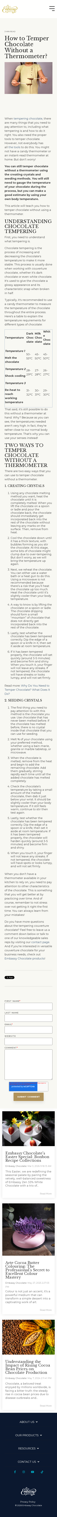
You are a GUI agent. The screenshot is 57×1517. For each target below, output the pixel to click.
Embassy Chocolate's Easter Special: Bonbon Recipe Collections (27, 1157)
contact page (40, 942)
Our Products (27, 1435)
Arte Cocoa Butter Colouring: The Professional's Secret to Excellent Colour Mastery (27, 1270)
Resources (27, 1448)
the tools (14, 147)
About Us (27, 1422)
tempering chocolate (28, 118)
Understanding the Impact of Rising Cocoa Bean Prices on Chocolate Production (27, 1367)
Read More (46, 1193)
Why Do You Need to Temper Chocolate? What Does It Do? (27, 690)
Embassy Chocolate (15, 1166)
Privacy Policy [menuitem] (27, 1501)
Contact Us (27, 1462)
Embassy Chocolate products (25, 958)
